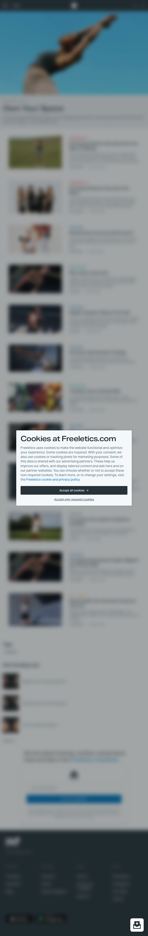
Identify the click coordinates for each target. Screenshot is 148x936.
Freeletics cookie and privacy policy (53, 479)
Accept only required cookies (74, 499)
